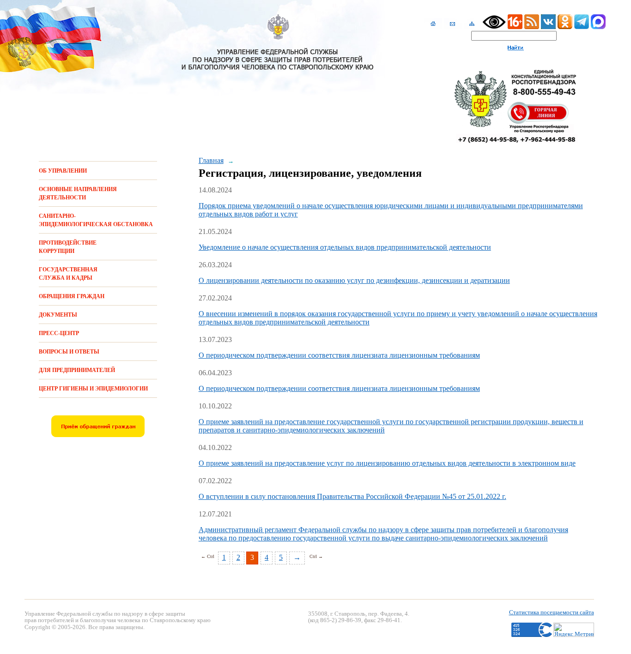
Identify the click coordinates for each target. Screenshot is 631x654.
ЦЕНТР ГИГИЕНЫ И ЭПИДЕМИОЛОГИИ (93, 388)
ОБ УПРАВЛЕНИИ (63, 171)
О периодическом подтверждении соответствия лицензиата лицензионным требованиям (339, 355)
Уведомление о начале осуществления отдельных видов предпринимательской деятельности (345, 247)
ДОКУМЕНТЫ (58, 315)
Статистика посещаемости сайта (551, 612)
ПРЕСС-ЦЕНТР (59, 333)
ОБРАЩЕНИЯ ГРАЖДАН (71, 296)
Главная (211, 160)
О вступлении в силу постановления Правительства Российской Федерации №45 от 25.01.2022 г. (352, 496)
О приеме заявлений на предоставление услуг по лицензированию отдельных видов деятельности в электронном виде (387, 463)
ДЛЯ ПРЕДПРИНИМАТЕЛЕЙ (77, 370)
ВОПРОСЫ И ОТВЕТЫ (69, 351)
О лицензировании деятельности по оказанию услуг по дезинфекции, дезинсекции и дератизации (354, 280)
